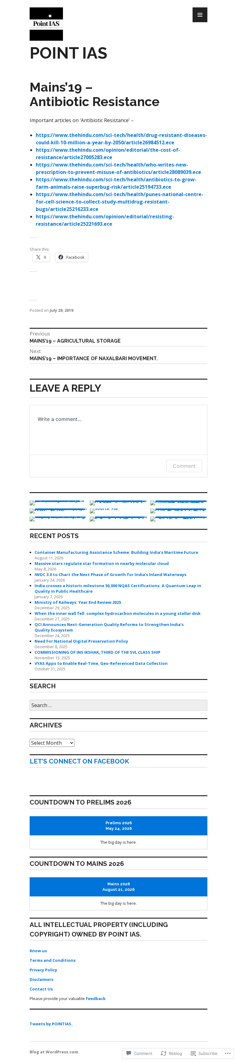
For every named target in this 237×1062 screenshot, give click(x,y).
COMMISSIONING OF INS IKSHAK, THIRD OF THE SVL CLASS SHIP (97, 652)
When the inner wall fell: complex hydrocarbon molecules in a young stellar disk (118, 613)
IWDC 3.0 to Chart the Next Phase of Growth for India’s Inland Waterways (110, 574)
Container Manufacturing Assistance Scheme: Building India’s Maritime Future (116, 552)
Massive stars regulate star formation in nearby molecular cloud (102, 563)
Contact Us (41, 989)
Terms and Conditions (53, 960)
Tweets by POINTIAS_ (51, 1024)
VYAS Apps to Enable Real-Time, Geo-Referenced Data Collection (101, 663)
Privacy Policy (43, 970)
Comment (184, 466)
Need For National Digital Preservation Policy (81, 641)
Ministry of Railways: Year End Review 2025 (78, 602)
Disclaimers (41, 979)
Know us (38, 950)
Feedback (96, 998)
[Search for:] (118, 705)
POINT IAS (68, 52)
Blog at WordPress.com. (54, 1052)
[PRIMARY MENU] (200, 14)
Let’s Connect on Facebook (79, 761)
